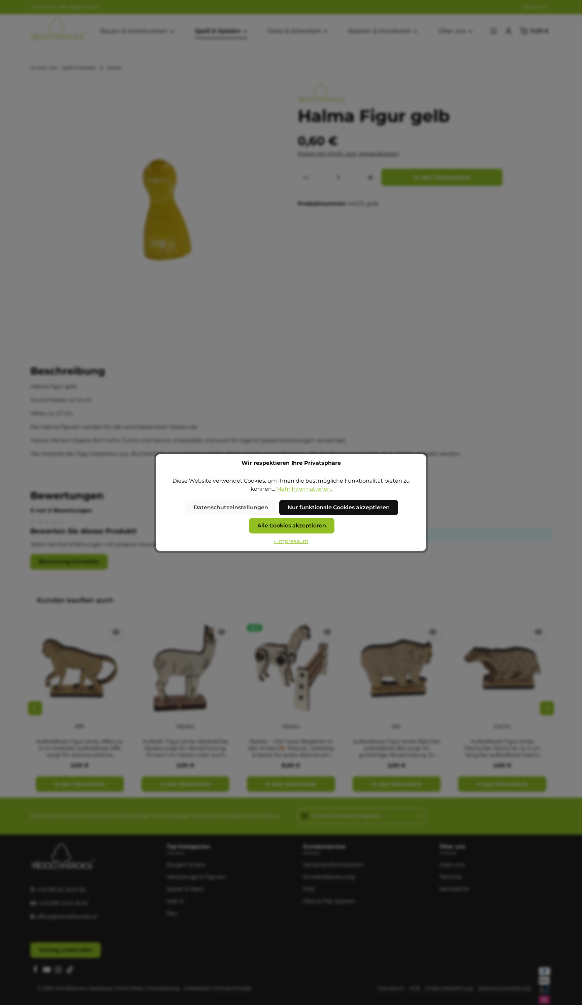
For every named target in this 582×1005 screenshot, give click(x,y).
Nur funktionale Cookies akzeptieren (339, 507)
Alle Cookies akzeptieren (291, 525)
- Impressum (291, 541)
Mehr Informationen (303, 489)
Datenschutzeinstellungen (231, 507)
